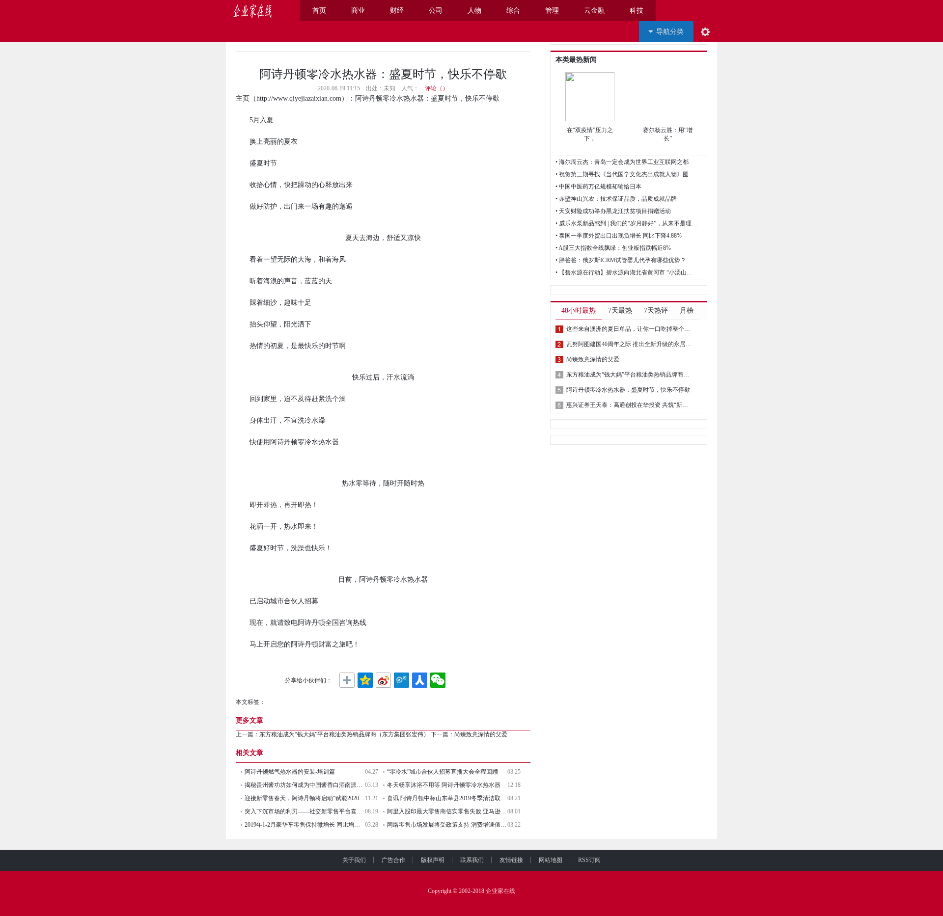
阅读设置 (705, 31)
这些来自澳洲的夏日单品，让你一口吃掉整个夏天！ (629, 328)
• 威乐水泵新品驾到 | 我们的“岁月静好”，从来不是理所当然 (626, 223)
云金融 (594, 10)
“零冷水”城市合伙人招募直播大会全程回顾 (442, 771)
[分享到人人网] (419, 680)
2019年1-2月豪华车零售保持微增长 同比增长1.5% (305, 824)
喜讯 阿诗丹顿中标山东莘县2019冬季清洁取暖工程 (447, 798)
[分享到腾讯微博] (401, 680)
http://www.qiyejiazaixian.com (298, 98)
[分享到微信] (437, 680)
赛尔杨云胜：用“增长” (668, 134)
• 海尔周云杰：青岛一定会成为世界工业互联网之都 (622, 162)
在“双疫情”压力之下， (590, 134)
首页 (319, 10)
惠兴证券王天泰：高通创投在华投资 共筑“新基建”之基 (629, 405)
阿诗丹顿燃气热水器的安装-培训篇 (290, 771)
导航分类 (670, 31)
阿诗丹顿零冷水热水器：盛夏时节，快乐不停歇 (628, 389)
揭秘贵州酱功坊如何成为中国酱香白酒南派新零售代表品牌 (305, 784)
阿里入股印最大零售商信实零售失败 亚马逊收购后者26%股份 (447, 811)
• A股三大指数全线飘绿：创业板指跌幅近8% (613, 247)
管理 (552, 10)
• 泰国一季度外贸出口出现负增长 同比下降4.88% (618, 235)
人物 (474, 10)
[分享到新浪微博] (383, 680)
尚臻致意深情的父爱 (480, 734)
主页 (243, 98)
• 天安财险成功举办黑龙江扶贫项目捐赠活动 (613, 211)
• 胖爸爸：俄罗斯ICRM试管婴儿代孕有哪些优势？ (620, 260)
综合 (513, 10)
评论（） (436, 88)
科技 (636, 10)
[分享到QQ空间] (365, 680)
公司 (436, 10)
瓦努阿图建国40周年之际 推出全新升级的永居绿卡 (629, 344)
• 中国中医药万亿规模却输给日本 (598, 186)
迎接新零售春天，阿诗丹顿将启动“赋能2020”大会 (305, 798)
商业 (358, 10)
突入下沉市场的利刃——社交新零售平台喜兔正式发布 (305, 811)
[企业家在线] (253, 11)
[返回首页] (286, 10)
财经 (397, 10)
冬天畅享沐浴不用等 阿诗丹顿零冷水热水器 (443, 784)
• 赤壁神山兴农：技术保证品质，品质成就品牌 (616, 198)
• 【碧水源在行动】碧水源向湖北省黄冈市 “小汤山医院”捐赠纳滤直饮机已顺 (626, 272)
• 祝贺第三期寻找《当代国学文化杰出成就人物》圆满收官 (626, 174)
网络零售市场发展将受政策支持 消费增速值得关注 (447, 824)
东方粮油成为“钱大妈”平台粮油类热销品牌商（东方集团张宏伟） (344, 734)
